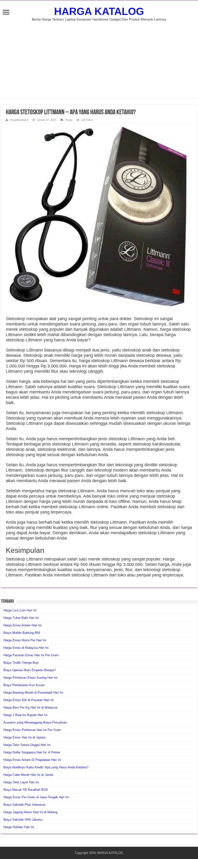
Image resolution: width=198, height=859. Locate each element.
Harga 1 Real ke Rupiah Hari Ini (25, 715)
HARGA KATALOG (99, 11)
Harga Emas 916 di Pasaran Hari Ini (28, 700)
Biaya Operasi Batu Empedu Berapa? (29, 670)
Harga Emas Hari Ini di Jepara (24, 737)
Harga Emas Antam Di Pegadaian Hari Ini (32, 760)
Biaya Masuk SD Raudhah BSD (25, 789)
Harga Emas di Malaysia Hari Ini (26, 647)
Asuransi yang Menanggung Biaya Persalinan (35, 722)
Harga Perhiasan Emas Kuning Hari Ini (30, 677)
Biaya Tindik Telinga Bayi (21, 662)
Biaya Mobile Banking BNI (21, 633)
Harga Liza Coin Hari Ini (19, 610)
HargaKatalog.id (19, 119)
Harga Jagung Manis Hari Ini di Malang (30, 812)
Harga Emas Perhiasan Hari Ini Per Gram (32, 730)
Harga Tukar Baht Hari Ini (21, 618)
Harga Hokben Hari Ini (18, 827)
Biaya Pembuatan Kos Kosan (24, 685)
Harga (68, 119)
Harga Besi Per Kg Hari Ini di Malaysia (30, 707)
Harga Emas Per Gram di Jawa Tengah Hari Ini (36, 797)
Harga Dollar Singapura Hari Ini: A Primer (31, 752)
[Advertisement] (99, 57)
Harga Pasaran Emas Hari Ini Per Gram (31, 655)
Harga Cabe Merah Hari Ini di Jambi (28, 775)
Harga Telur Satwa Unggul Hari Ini (26, 745)
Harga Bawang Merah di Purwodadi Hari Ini (33, 692)
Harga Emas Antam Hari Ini (22, 625)
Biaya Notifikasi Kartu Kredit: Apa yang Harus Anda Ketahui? (45, 767)
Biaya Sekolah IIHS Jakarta (22, 819)
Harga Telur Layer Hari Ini (21, 782)
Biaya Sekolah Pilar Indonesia (24, 804)
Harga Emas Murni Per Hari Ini (24, 640)
